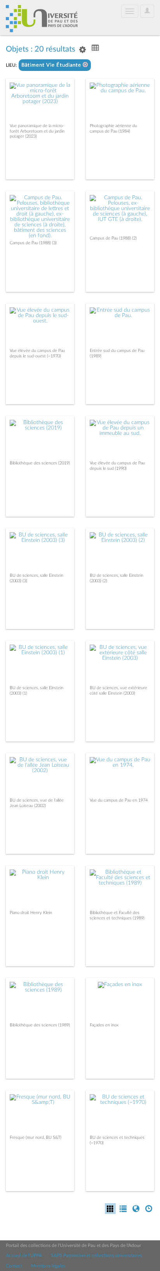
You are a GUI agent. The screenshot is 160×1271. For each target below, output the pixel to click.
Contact (14, 1266)
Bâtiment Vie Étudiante (52, 65)
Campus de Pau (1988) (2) (113, 238)
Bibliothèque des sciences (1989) (40, 1025)
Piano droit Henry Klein (31, 913)
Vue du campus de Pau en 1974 (119, 800)
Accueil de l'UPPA (24, 1255)
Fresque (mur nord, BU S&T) (35, 1137)
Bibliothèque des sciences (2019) (40, 463)
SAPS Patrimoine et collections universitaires (96, 1255)
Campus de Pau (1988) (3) (33, 243)
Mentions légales (48, 1266)
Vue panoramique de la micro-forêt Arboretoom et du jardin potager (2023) (37, 131)
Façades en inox (104, 1025)
